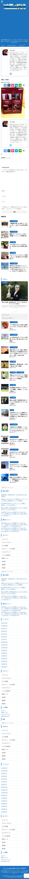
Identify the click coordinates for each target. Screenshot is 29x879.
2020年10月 (4, 647)
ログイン (3, 710)
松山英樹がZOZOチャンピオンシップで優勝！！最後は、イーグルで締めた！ (19, 389)
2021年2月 (4, 636)
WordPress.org (5, 716)
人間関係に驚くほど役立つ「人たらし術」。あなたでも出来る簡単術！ (19, 225)
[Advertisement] (14, 24)
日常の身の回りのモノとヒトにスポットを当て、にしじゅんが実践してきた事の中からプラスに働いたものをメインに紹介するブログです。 (14, 872)
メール (4, 196)
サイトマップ (22, 45)
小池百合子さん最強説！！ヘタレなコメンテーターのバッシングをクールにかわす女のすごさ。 (19, 428)
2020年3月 (4, 666)
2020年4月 (4, 664)
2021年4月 (4, 631)
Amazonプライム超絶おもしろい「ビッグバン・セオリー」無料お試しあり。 (19, 441)
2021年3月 (4, 634)
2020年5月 (4, 661)
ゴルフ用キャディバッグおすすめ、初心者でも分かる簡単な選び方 (19, 246)
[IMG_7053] (16, 85)
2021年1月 (4, 639)
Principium (15, 526)
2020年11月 (4, 645)
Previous (2, 297)
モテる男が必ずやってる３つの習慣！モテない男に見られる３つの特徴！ (19, 339)
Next (26, 297)
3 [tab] (14, 312)
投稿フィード (4, 712)
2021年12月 (4, 623)
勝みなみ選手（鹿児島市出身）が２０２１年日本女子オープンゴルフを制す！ (19, 401)
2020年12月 (4, 642)
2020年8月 (4, 653)
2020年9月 (4, 650)
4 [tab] (16, 312)
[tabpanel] (14, 295)
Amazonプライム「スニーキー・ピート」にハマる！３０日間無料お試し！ (19, 466)
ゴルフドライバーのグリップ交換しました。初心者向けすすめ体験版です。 (19, 256)
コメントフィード (6, 714)
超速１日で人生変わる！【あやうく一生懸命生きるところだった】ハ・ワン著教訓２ (19, 479)
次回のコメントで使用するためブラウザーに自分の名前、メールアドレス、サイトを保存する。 (14, 207)
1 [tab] (11, 312)
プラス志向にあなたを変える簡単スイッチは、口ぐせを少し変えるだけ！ (19, 326)
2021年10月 (4, 625)
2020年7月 (4, 656)
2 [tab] (13, 312)
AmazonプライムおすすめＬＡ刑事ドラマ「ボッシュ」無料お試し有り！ (19, 453)
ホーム (3, 45)
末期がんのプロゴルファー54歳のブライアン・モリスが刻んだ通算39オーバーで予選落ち (19, 376)
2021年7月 (4, 628)
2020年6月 (4, 658)
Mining (14, 531)
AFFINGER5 (19, 876)
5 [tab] (17, 312)
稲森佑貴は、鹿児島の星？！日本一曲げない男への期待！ (14, 495)
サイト (3, 201)
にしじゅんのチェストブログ (14, 868)
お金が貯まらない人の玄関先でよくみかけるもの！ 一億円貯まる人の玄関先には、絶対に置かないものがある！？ (14, 513)
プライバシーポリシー (11, 45)
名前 (3, 190)
